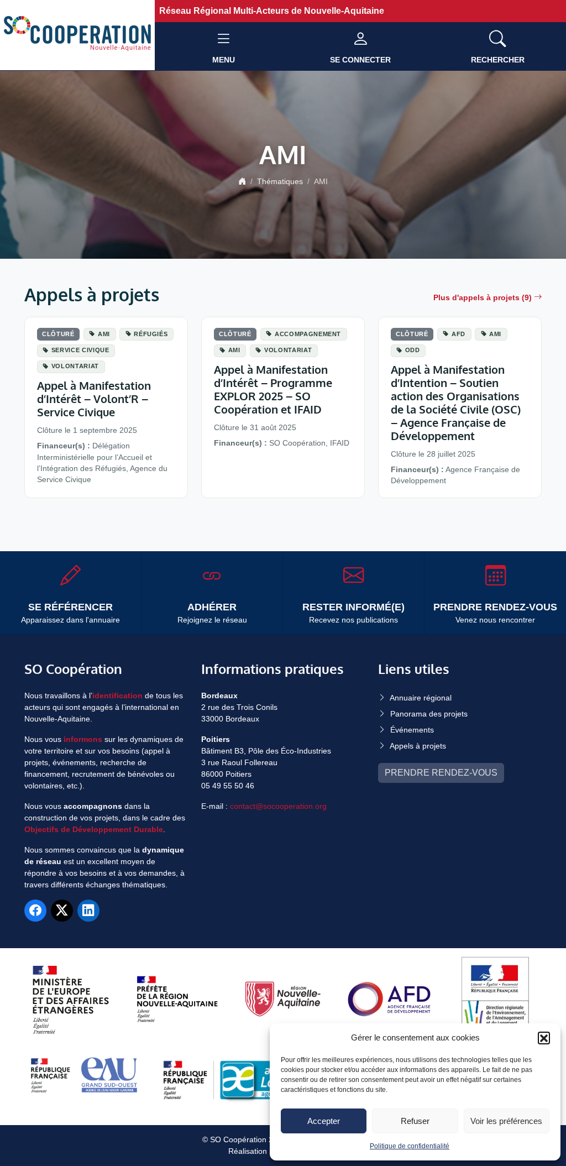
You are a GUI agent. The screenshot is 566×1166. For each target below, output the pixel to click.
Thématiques (280, 181)
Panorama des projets (429, 713)
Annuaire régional (421, 697)
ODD (412, 350)
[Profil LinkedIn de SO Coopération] (88, 911)
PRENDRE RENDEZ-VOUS (441, 772)
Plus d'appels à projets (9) (482, 297)
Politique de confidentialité (409, 1146)
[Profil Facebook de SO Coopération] (35, 911)
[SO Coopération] (77, 34)
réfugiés (150, 334)
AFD (458, 334)
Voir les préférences (506, 1121)
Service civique (80, 350)
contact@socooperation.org (278, 806)
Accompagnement (308, 334)
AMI (104, 334)
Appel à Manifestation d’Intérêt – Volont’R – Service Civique (94, 398)
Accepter (323, 1121)
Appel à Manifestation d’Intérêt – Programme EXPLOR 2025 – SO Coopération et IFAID (273, 389)
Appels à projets (418, 745)
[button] (543, 1037)
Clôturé (58, 334)
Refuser (415, 1121)
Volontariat (75, 366)
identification (117, 695)
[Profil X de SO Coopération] (62, 911)
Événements (412, 729)
